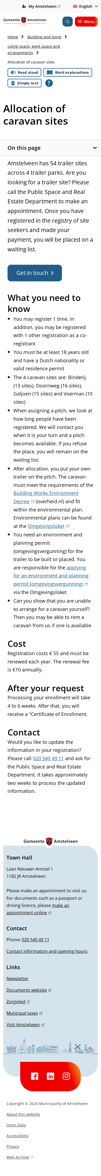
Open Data (16, 1125)
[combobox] (84, 6)
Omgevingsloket (47, 526)
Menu (89, 21)
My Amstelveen (44, 7)
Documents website (28, 990)
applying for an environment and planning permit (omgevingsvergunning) (51, 575)
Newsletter (17, 978)
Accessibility (17, 1135)
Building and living (44, 36)
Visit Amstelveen (24, 1025)
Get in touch (32, 273)
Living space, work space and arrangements (34, 49)
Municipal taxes (23, 1013)
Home (13, 36)
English (85, 6)
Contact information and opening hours (47, 951)
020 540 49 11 (48, 758)
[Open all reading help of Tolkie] (49, 83)
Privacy (12, 1146)
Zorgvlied (17, 1002)
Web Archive (17, 1158)
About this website (23, 1114)
